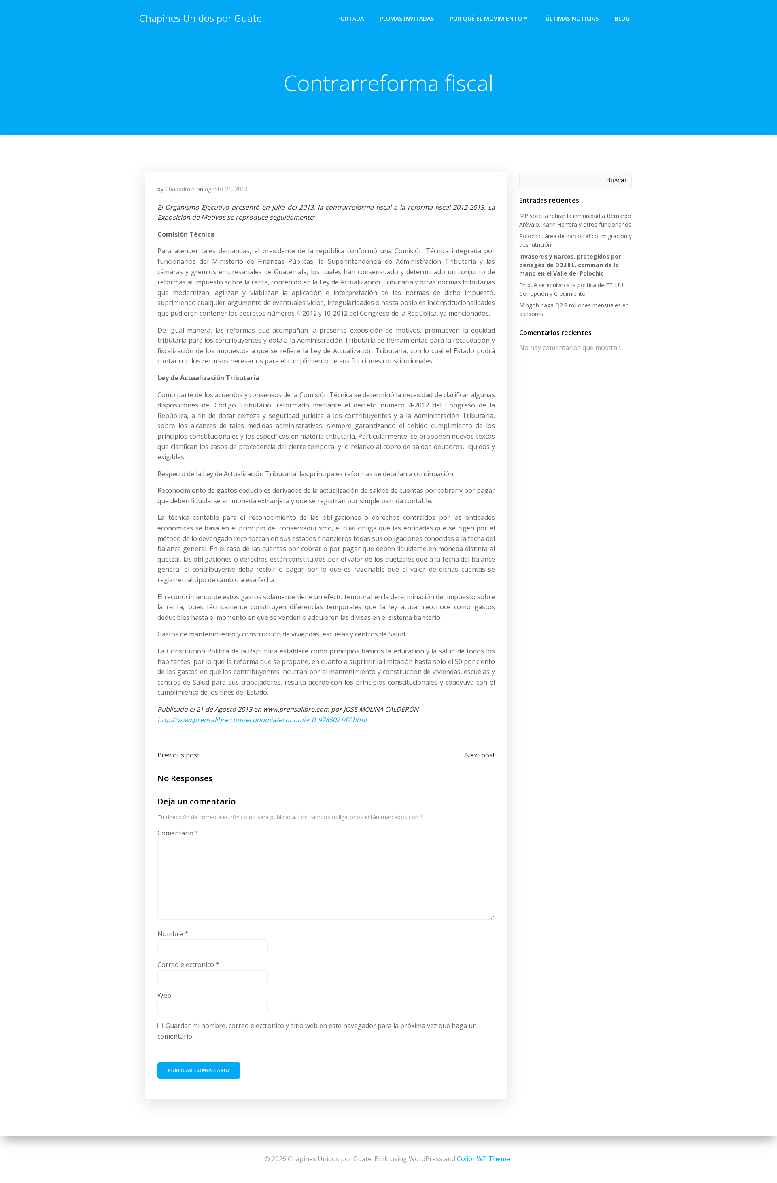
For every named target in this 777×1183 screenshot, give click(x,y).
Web (164, 995)
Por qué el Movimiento (486, 18)
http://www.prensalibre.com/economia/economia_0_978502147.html (262, 719)
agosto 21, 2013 (226, 189)
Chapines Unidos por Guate (200, 18)
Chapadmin (180, 189)
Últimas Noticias (572, 18)
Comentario (178, 833)
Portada (350, 18)
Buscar (616, 180)
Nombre (172, 933)
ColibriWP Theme (483, 1158)
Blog (622, 18)
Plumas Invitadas (407, 18)
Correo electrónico (188, 964)
